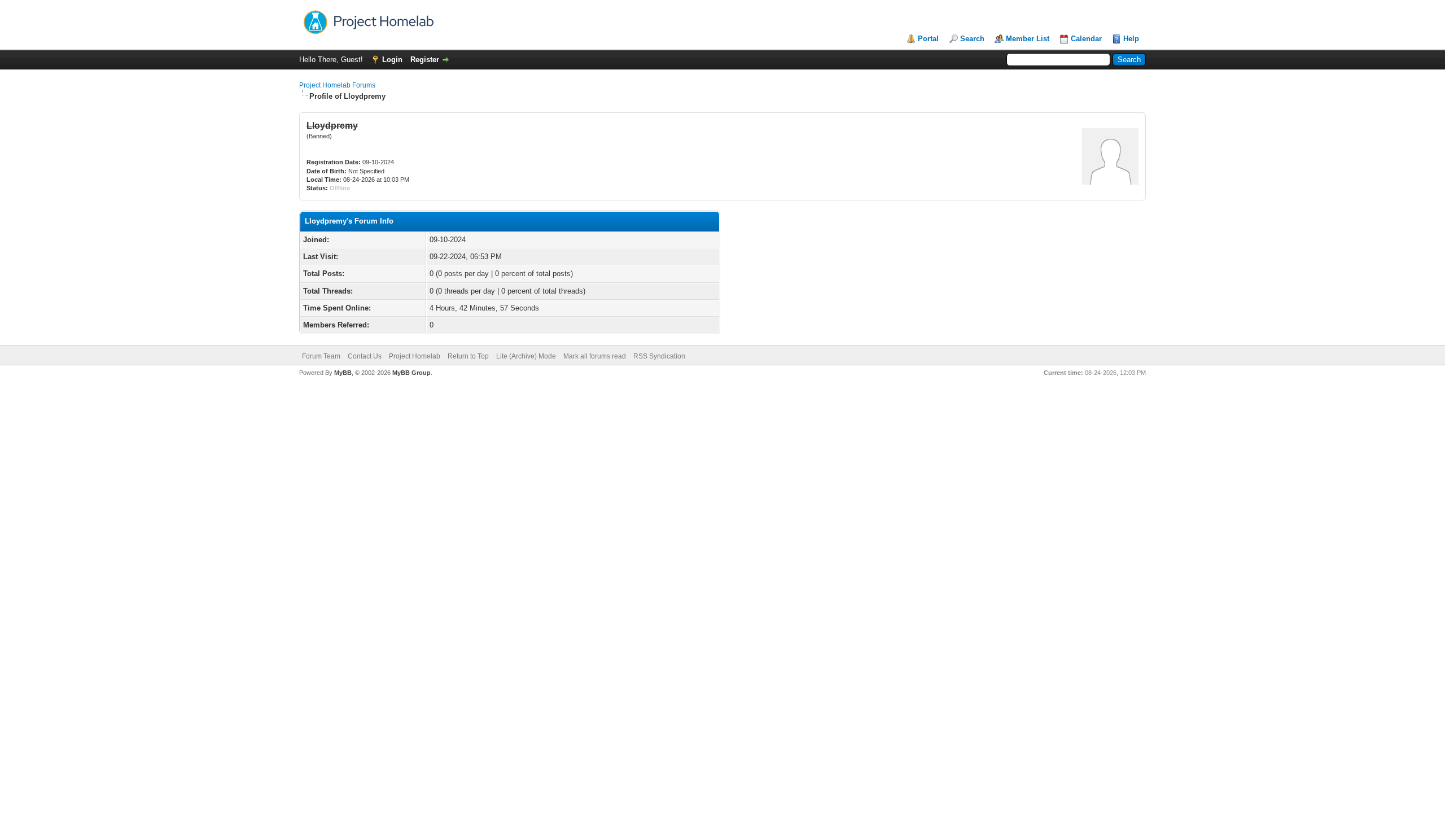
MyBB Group (411, 372)
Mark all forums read (594, 356)
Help (1131, 38)
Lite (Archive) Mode (526, 356)
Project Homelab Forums (337, 85)
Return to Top (468, 356)
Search (972, 38)
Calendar (1086, 38)
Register (424, 59)
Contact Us (365, 356)
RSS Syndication (659, 356)
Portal (928, 38)
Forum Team (321, 356)
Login (392, 59)
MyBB (343, 372)
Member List (1027, 38)
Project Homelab (414, 356)
